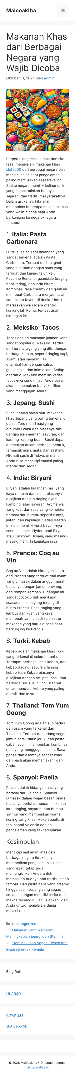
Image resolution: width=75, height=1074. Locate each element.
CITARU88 (14, 1016)
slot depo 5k (16, 1026)
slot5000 (13, 169)
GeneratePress (37, 1067)
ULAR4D (13, 994)
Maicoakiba (21, 10)
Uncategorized (24, 924)
